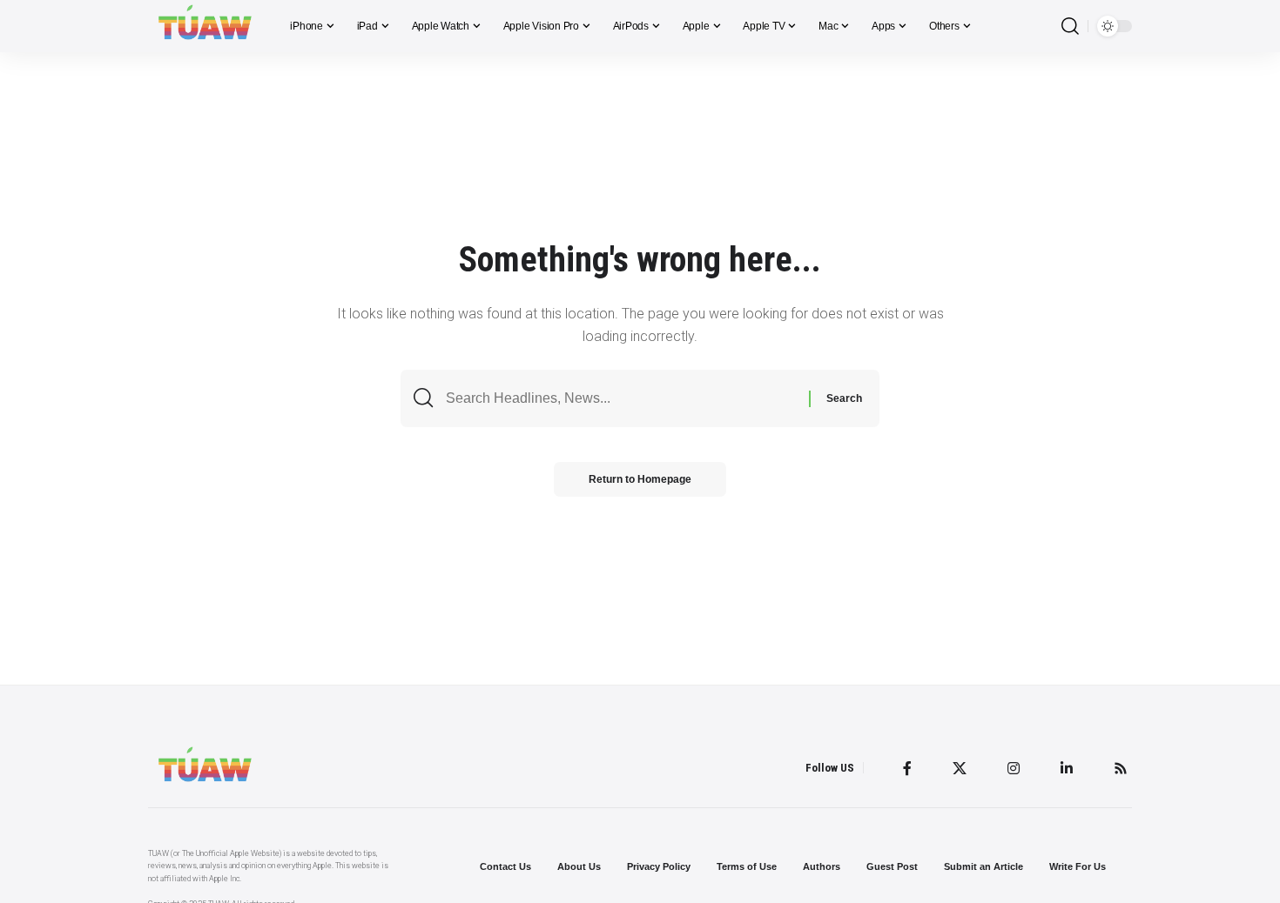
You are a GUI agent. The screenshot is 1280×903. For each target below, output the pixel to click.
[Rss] (1120, 768)
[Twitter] (959, 768)
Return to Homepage (640, 479)
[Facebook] (907, 768)
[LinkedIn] (1066, 768)
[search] (1070, 26)
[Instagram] (1013, 768)
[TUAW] (205, 26)
